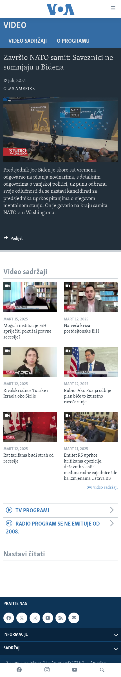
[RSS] (60, 618)
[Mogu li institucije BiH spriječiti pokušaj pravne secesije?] (30, 297)
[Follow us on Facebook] (8, 618)
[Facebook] (19, 670)
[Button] (14, 240)
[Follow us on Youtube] (47, 618)
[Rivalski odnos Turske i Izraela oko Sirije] (30, 362)
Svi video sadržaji (102, 487)
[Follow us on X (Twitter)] (21, 618)
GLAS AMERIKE (19, 89)
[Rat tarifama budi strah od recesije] (30, 427)
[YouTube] (74, 670)
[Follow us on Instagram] (35, 618)
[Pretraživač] (102, 670)
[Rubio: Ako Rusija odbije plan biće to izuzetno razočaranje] (91, 362)
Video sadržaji (27, 41)
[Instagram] (47, 670)
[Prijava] (73, 618)
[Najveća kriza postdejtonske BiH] (91, 297)
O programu (73, 41)
